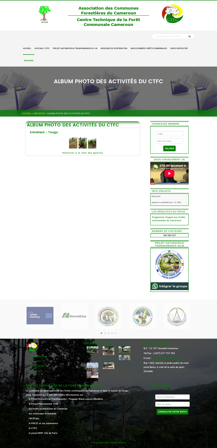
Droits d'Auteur (118, 442)
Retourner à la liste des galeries (82, 153)
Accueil (27, 48)
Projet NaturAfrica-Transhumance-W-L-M (75, 48)
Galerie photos (37, 366)
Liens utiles (36, 361)
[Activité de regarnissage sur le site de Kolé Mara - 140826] (92, 349)
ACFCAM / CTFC (42, 48)
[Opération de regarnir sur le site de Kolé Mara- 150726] (108, 365)
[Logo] (44, 13)
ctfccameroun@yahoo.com (166, 358)
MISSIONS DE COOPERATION (114, 48)
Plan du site (36, 370)
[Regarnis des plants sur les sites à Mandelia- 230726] (124, 349)
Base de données (38, 356)
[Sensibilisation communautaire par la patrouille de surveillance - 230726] (108, 350)
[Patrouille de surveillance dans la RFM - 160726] (124, 357)
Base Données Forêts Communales (149, 48)
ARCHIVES (28, 60)
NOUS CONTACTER (179, 48)
